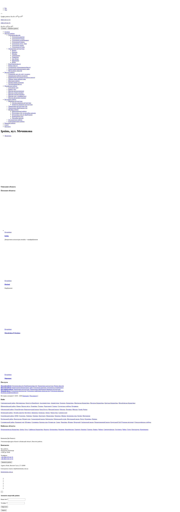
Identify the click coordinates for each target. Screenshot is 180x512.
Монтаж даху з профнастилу (17, 96)
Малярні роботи (13, 109)
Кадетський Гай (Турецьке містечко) (122, 422)
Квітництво (49, 419)
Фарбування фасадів (30, 386)
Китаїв (79, 416)
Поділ (82, 419)
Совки (58, 422)
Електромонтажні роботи (16, 121)
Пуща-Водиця (18, 409)
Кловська (42, 412)
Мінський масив (53, 409)
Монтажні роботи (14, 81)
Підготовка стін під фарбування (22, 115)
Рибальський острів (60, 419)
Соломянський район (7, 422)
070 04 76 (5, 23)
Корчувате (42, 416)
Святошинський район (8, 403)
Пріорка (94, 419)
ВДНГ (16, 416)
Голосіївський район (7, 416)
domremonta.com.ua (7, 472)
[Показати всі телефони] (1, 13)
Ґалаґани (62, 403)
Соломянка (35, 422)
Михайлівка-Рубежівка (12, 333)
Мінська (75, 409)
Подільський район (7, 419)
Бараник (14, 52)
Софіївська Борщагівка (35, 429)
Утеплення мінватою (57, 391)
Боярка (95, 429)
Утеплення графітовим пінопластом (38, 391)
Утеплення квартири (39, 387)
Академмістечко (45, 403)
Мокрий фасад (6, 391)
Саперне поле (62, 412)
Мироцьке (7, 378)
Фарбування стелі (17, 116)
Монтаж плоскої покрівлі (16, 94)
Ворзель (46, 429)
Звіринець (34, 412)
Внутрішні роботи (10, 99)
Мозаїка (14, 54)
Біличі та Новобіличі (32, 403)
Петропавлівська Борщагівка (10, 429)
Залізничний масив (87, 422)
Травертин (15, 57)
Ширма (63, 416)
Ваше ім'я (4, 499)
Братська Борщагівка (111, 403)
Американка (16, 55)
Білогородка (135, 429)
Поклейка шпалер (17, 118)
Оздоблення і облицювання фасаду (19, 67)
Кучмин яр (51, 422)
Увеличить (7, 136)
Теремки (35, 416)
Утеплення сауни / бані (19, 43)
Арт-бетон (15, 59)
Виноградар (18, 419)
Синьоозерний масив (38, 419)
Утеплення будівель (18, 42)
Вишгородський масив (31, 409)
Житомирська (20, 403)
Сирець (54, 406)
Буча (26, 429)
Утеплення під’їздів (18, 47)
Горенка (89, 429)
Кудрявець (75, 406)
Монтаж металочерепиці (16, 91)
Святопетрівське (109, 429)
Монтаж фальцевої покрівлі (17, 98)
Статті (6, 125)
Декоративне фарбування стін (17, 108)
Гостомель (118, 429)
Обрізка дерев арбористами (17, 79)
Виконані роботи (9, 123)
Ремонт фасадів (59, 386)
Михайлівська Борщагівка (127, 403)
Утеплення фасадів (14, 35)
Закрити (4, 510)
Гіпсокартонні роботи (15, 120)
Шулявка (28, 422)
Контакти (7, 126)
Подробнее (8, 232)
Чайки (124, 429)
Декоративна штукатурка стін (17, 106)
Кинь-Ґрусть (44, 409)
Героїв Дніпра (82, 409)
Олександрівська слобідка (142, 422)
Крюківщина (144, 429)
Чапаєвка (58, 416)
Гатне (129, 429)
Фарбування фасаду (14, 64)
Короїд (14, 50)
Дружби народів (18, 412)
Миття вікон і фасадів (15, 71)
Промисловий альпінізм (16, 82)
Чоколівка (64, 422)
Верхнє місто (25, 406)
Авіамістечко (55, 403)
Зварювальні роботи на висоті (17, 76)
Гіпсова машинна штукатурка (21, 103)
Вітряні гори (26, 419)
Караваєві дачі (19, 422)
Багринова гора (72, 416)
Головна (7, 32)
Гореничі (77, 429)
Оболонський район (7, 409)
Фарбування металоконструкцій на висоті (21, 77)
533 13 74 (5, 20)
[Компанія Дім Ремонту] (3, 5)
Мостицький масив (73, 419)
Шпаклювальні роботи (19, 111)
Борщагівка (70, 403)
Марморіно (15, 60)
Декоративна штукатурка (16, 49)
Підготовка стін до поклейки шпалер (24, 113)
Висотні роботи (9, 72)
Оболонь (62, 409)
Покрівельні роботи (10, 86)
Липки (47, 412)
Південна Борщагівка (97, 403)
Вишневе (61, 429)
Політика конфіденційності (9, 392)
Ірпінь (6, 236)
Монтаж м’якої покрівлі (15, 93)
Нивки (18, 406)
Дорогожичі (47, 406)
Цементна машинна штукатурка (22, 104)
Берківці (83, 429)
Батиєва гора (43, 422)
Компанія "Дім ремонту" (30, 396)
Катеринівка (54, 429)
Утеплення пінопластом (18, 391)
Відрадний (77, 422)
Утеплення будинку (18, 38)
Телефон (4, 503)
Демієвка (29, 416)
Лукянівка (34, 406)
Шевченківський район (8, 406)
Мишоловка (50, 416)
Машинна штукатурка (15, 101)
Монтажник (86, 416)
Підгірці (7, 284)
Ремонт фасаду (13, 65)
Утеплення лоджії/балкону (20, 40)
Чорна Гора (54, 412)
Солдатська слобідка (64, 406)
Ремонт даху (12, 89)
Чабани (100, 429)
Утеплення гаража (18, 45)
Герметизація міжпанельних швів (19, 69)
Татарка (40, 406)
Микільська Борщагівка (81, 403)
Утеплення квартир (18, 37)
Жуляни (70, 422)
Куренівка (88, 419)
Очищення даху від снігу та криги (19, 74)
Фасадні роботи (9, 33)
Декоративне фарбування (38, 389)
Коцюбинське (69, 429)
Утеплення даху (13, 87)
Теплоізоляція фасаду (15, 84)
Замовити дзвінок (13, 28)
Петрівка (69, 409)
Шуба (14, 62)
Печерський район (7, 412)
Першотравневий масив (102, 422)
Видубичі (28, 412)
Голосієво (22, 416)
